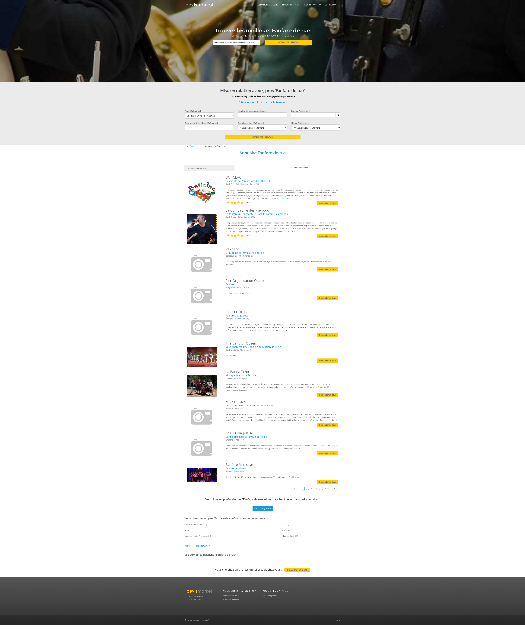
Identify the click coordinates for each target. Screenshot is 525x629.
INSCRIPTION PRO (312, 4)
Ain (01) (285, 524)
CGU (338, 620)
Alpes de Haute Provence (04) (198, 536)
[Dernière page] (337, 488)
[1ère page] (294, 488)
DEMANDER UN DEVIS (268, 4)
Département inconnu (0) (196, 524)
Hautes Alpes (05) (290, 536)
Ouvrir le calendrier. (338, 114)
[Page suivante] (334, 488)
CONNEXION (330, 4)
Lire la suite (286, 198)
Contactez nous (197, 596)
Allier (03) (286, 530)
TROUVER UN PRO (290, 4)
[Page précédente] (297, 488)
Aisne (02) (189, 530)
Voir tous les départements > (197, 545)
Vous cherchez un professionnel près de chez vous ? (261, 569)
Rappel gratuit (197, 599)
